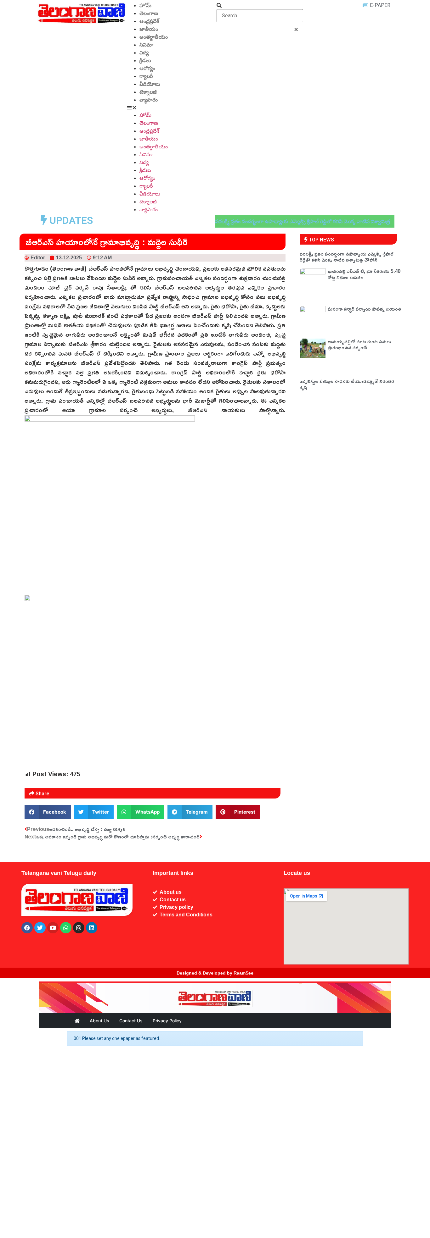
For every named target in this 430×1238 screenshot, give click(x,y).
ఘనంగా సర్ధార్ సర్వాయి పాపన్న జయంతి (364, 308)
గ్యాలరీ (146, 76)
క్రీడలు (145, 61)
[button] (170, 107)
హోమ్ (145, 5)
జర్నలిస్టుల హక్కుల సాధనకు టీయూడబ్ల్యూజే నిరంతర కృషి (347, 384)
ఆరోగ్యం (147, 68)
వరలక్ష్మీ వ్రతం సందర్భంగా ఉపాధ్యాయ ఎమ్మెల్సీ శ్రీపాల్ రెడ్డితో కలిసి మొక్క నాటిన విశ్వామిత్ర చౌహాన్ (346, 256)
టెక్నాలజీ (148, 92)
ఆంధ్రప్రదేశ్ (149, 21)
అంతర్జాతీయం (153, 37)
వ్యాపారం (148, 100)
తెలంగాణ (148, 13)
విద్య (144, 53)
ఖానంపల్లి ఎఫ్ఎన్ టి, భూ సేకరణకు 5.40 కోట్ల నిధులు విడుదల (364, 274)
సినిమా (146, 45)
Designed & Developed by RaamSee (215, 972)
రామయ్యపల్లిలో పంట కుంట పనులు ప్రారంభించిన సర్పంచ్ (359, 344)
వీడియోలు (149, 84)
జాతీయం (148, 29)
